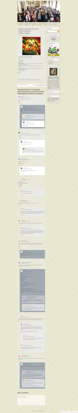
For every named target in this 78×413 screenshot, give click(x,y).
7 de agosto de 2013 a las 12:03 (30, 336)
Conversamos (51, 62)
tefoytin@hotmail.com (35, 331)
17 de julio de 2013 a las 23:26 (30, 116)
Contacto (55, 24)
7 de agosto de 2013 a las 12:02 (28, 345)
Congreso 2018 (27, 24)
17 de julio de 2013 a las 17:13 (25, 97)
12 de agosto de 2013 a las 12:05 (30, 381)
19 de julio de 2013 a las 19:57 (25, 201)
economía (35, 79)
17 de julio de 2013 (20, 35)
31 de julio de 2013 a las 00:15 (25, 263)
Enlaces (45, 24)
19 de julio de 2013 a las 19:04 (25, 179)
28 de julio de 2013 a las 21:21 (25, 241)
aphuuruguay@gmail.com (24, 64)
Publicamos (25, 141)
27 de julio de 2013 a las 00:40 (25, 221)
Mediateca (34, 24)
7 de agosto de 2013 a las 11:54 (27, 228)
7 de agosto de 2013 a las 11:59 (30, 306)
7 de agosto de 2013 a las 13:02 (25, 356)
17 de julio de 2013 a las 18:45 (27, 107)
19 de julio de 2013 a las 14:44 (27, 142)
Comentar (42, 403)
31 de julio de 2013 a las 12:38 (27, 252)
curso (33, 79)
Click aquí (23, 70)
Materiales (39, 24)
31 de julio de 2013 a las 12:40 (27, 271)
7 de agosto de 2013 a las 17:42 (28, 364)
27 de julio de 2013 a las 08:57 (30, 149)
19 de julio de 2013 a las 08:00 (25, 159)
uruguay (38, 79)
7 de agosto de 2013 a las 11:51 (27, 209)
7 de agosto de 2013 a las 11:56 (27, 191)
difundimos (24, 106)
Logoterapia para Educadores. (23, 84)
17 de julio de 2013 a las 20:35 (25, 133)
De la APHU (51, 61)
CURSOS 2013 (23, 79)
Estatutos (20, 24)
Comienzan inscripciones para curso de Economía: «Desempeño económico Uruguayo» (28, 31)
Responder (20, 103)
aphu (31, 79)
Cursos (50, 24)
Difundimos (51, 63)
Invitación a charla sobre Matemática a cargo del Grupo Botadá (39, 85)
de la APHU (26, 79)
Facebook (50, 92)
